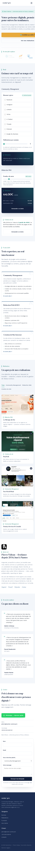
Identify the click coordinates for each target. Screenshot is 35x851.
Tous (2, 385)
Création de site (6, 389)
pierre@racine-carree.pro (9, 724)
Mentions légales (5, 847)
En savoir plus (7, 296)
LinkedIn (3, 837)
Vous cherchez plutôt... (9, 757)
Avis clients (4, 823)
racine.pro (7, 3)
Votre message (7, 765)
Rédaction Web (26, 385)
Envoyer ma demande (17, 779)
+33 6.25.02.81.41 (6, 834)
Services (3, 815)
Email (4, 750)
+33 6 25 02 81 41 (6, 730)
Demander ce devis (17, 208)
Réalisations (4, 817)
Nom (4, 741)
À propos (4, 820)
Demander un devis (17, 232)
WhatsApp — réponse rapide (14, 715)
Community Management (13, 385)
